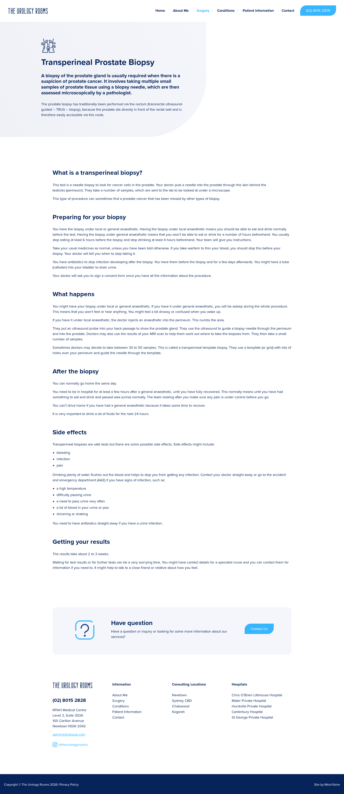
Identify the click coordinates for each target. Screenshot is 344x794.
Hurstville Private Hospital (252, 706)
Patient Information (258, 10)
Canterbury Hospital (247, 712)
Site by (327, 785)
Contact (288, 10)
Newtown (179, 695)
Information (121, 684)
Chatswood (180, 706)
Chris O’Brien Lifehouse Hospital (257, 695)
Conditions (226, 10)
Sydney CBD (182, 700)
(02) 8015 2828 (318, 10)
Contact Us (259, 629)
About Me (181, 10)
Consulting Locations (189, 684)
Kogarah (178, 712)
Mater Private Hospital (249, 700)
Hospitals (239, 684)
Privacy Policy (69, 785)
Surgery (203, 10)
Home (160, 10)
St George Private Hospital (252, 717)
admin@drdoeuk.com (69, 734)
